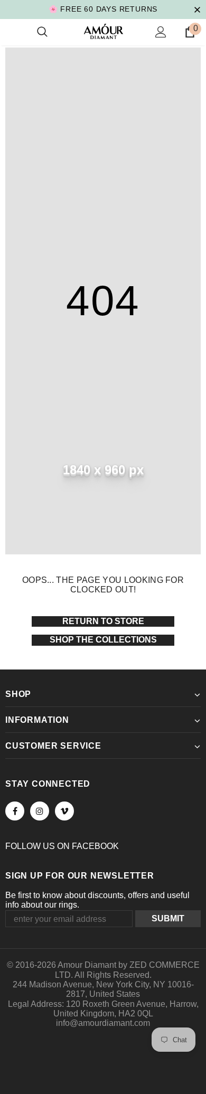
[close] (197, 9)
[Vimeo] (64, 810)
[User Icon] (160, 31)
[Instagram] (39, 810)
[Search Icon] (42, 32)
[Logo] (103, 31)
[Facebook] (14, 810)
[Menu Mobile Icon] (11, 32)
